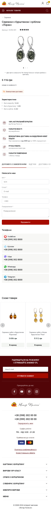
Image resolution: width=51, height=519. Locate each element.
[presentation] (2, 325)
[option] (14, 165)
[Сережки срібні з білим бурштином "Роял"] (38, 315)
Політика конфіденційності (25, 449)
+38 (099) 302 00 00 (26, 419)
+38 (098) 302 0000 (13, 249)
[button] (24, 68)
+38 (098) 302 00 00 (26, 415)
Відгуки (32, 164)
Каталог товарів (13, 10)
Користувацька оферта (25, 453)
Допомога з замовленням (14, 164)
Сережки (7, 17)
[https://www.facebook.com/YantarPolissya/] (14, 391)
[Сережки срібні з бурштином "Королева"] (13, 315)
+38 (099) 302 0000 (13, 239)
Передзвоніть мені (25, 423)
